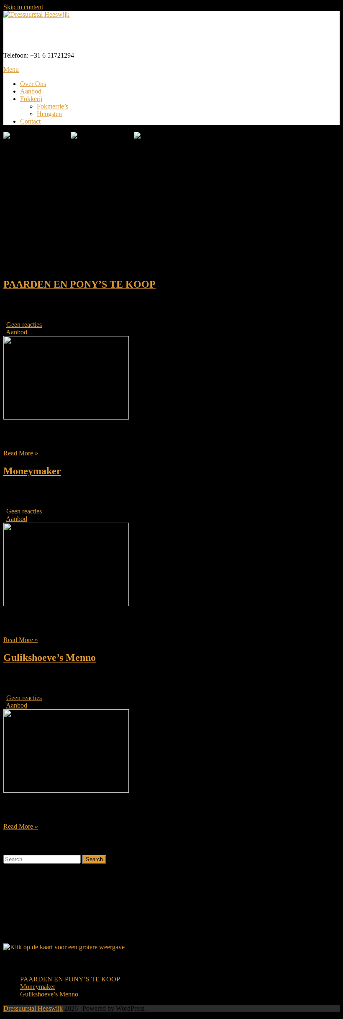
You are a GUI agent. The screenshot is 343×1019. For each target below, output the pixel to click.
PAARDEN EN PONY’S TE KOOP (79, 284)
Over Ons (33, 83)
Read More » (20, 453)
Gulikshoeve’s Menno (49, 657)
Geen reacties (24, 324)
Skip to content (23, 6)
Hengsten (49, 113)
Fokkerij (31, 98)
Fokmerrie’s (52, 106)
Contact (30, 121)
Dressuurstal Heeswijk (67, 34)
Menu (11, 69)
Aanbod (30, 91)
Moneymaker (32, 470)
